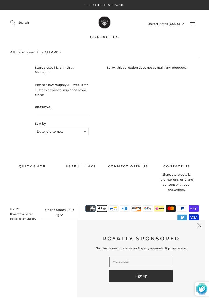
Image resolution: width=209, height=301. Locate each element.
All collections (22, 52)
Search (23, 22)
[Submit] (15, 22)
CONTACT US (104, 37)
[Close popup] (199, 226)
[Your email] (141, 262)
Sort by (40, 123)
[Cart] (192, 23)
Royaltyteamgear (21, 214)
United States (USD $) (164, 24)
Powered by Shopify (23, 218)
